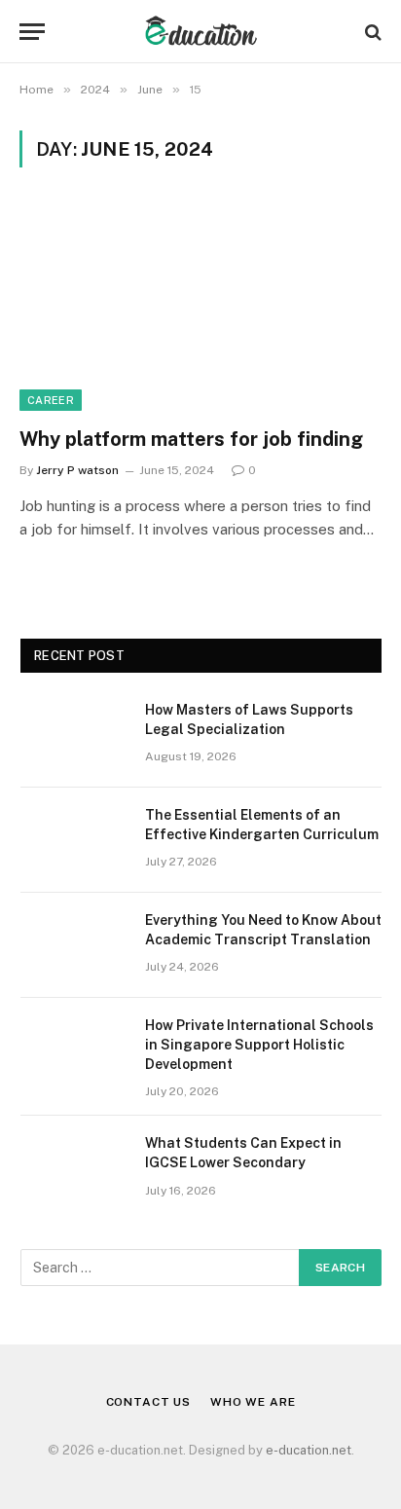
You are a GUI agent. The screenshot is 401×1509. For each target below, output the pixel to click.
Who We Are (252, 1402)
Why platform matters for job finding (191, 439)
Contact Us (148, 1402)
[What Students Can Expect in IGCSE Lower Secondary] (74, 1168)
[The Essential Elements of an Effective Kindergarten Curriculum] (74, 840)
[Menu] (32, 32)
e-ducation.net (308, 1450)
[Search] (371, 32)
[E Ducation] (201, 31)
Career (50, 400)
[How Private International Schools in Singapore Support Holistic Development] (74, 1050)
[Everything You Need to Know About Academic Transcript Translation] (74, 945)
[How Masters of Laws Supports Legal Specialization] (74, 735)
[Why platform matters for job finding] (200, 308)
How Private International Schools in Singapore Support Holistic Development (259, 1044)
